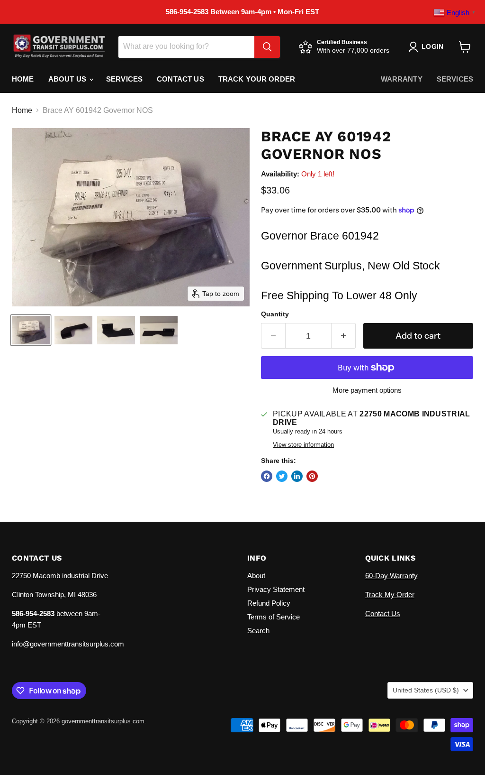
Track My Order (389, 594)
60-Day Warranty (391, 576)
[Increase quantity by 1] (344, 336)
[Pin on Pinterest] (312, 476)
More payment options (367, 390)
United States (426, 690)
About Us (68, 79)
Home (23, 79)
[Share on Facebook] (266, 476)
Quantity (275, 314)
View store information (303, 445)
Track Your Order (256, 79)
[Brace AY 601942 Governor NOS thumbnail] (31, 330)
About (256, 576)
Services (124, 79)
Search (258, 631)
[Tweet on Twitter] (281, 476)
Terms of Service (273, 617)
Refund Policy (268, 603)
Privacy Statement (276, 589)
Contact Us (180, 79)
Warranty (401, 79)
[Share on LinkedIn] (297, 476)
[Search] (267, 47)
